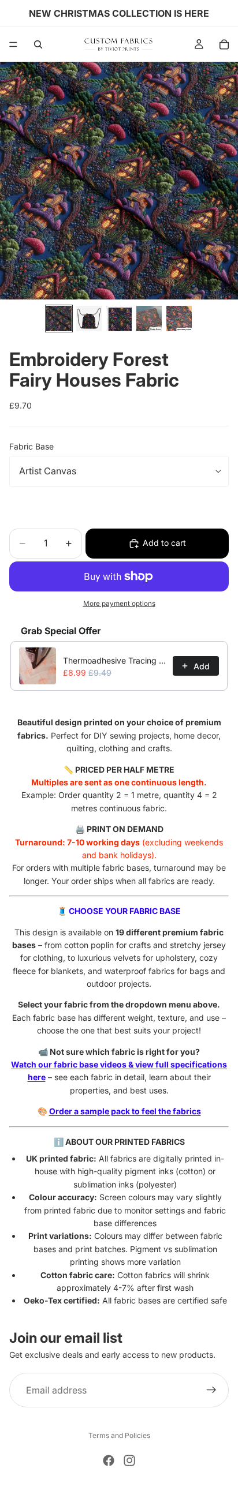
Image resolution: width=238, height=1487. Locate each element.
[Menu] (13, 44)
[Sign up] (211, 1390)
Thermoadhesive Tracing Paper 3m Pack (114, 660)
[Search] (38, 44)
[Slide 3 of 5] (119, 318)
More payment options (119, 604)
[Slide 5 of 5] (179, 318)
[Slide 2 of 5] (89, 318)
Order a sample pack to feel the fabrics (125, 1111)
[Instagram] (129, 1460)
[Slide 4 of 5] (149, 318)
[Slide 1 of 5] (59, 318)
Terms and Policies (119, 1435)
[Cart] (224, 44)
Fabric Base (31, 446)
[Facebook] (109, 1460)
